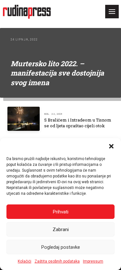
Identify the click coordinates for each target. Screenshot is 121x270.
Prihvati (60, 212)
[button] (111, 146)
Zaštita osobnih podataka (57, 261)
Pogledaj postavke (60, 247)
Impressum (93, 261)
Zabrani (61, 229)
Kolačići (24, 261)
